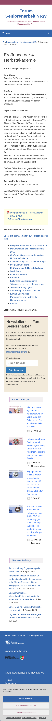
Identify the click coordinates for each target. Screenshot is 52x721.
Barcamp (14, 277)
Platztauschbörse (18, 274)
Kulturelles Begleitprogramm (23, 281)
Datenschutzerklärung (13, 718)
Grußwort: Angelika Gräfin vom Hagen (28, 261)
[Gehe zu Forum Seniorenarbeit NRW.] (3, 42)
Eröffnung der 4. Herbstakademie (26, 268)
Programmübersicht (19, 265)
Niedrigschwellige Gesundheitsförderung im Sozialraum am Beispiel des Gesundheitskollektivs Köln (35, 417)
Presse (13, 303)
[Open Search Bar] (48, 33)
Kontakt (8, 680)
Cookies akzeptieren (26, 699)
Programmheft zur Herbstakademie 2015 (26, 214)
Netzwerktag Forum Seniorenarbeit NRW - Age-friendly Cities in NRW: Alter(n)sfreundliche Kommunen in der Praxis (36, 449)
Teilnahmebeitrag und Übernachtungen (28, 284)
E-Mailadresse (13, 358)
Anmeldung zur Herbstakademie (25, 290)
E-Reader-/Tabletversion (19, 219)
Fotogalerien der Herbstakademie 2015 (28, 245)
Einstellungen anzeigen (26, 713)
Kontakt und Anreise (19, 294)
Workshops (15, 271)
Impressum (42, 718)
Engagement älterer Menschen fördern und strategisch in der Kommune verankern (25, 596)
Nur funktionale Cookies (26, 706)
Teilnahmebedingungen (21, 287)
